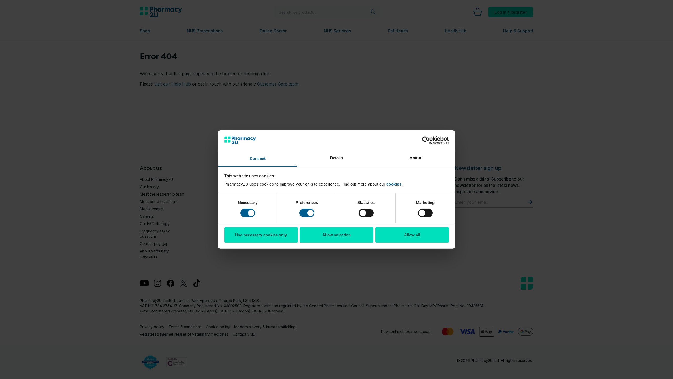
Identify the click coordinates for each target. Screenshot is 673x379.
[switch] (306, 213)
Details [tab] (336, 158)
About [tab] (415, 158)
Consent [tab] (258, 158)
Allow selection (336, 235)
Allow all (412, 235)
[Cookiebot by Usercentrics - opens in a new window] (426, 140)
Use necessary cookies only (261, 235)
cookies (394, 184)
